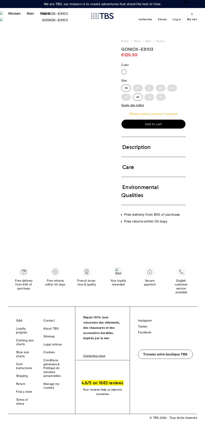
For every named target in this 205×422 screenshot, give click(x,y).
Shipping (22, 376)
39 (126, 88)
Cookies (49, 352)
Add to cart (153, 124)
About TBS (50, 328)
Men (30, 13)
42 (160, 88)
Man (148, 41)
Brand (45, 13)
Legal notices (52, 344)
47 (160, 97)
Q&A (19, 320)
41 (149, 88)
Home (125, 41)
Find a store (24, 392)
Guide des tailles (132, 105)
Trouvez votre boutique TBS (165, 354)
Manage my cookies (51, 386)
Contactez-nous (94, 356)
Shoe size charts (22, 354)
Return (20, 384)
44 (126, 97)
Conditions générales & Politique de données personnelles (52, 368)
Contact (49, 320)
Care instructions (24, 366)
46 (149, 97)
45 (137, 97)
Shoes (160, 41)
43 (172, 88)
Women (14, 13)
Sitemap (49, 336)
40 (138, 88)
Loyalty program (21, 330)
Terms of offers (22, 402)
